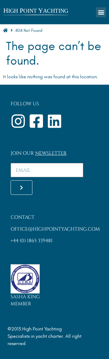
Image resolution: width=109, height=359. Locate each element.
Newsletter (51, 153)
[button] (101, 12)
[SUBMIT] (21, 187)
